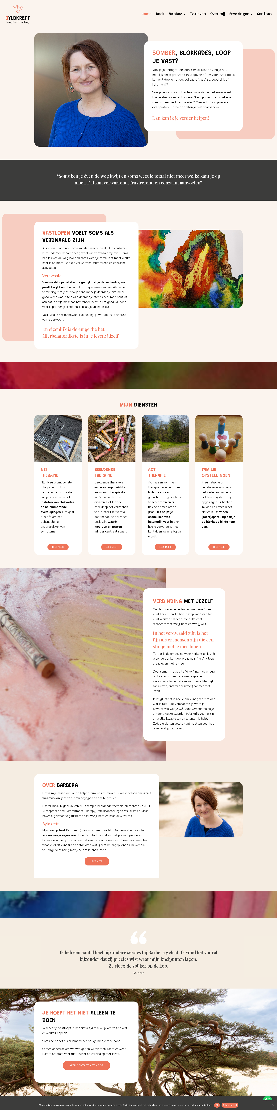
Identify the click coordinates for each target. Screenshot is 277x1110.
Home (146, 14)
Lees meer (58, 547)
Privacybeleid (230, 1105)
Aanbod (176, 14)
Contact (264, 14)
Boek (160, 14)
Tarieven (198, 14)
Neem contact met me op (86, 1065)
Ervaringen (239, 14)
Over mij (217, 14)
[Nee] (273, 1105)
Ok (217, 1105)
